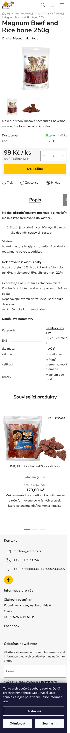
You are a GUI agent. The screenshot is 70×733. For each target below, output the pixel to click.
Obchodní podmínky (18, 600)
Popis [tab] (35, 200)
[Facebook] (8, 580)
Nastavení (33, 711)
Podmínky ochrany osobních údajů (27, 605)
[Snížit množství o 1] (43, 156)
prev (4, 440)
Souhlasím (49, 723)
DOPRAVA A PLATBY (19, 617)
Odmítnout (17, 723)
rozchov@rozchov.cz (27, 551)
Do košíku (35, 169)
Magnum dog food (25, 38)
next (66, 440)
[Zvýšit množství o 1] (63, 156)
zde (5, 701)
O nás (8, 611)
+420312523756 (26, 560)
